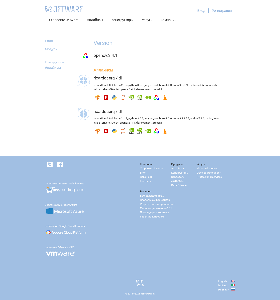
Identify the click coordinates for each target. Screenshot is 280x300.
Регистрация (222, 11)
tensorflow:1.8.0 (103, 85)
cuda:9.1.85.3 (181, 118)
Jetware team (148, 293)
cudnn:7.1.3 (197, 118)
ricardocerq (104, 78)
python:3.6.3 (135, 85)
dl (120, 78)
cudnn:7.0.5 (197, 85)
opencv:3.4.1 (105, 55)
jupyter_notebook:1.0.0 (158, 85)
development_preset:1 (149, 89)
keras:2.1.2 (120, 85)
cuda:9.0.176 (181, 85)
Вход (201, 11)
